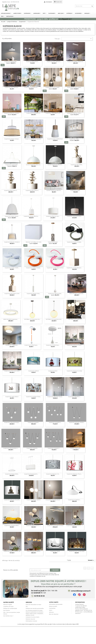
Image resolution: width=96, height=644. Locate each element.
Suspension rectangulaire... (31, 474)
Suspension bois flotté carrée (11, 293)
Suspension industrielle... (10, 61)
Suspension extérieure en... (31, 87)
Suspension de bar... (75, 190)
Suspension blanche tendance (12, 242)
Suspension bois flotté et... (11, 190)
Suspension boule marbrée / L (33, 525)
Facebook (84, 568)
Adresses (51, 612)
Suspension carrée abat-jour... (74, 267)
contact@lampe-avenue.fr (84, 612)
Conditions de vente (8, 606)
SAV (27, 606)
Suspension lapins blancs (11, 396)
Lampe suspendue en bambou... (33, 139)
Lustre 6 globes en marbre (33, 551)
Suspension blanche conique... (12, 113)
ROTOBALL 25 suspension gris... (32, 319)
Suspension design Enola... (33, 293)
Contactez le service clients (32, 617)
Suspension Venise (55, 551)
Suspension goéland (33, 371)
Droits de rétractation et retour (33, 604)
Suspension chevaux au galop (74, 371)
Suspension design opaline (33, 499)
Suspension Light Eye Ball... (55, 293)
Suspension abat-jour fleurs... (74, 474)
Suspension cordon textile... (12, 267)
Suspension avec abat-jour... (54, 61)
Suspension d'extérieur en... (33, 113)
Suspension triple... (74, 139)
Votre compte (53, 602)
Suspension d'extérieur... (74, 499)
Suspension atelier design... (12, 216)
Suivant (91, 560)
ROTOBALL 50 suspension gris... (54, 319)
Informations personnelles (55, 604)
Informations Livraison (31, 621)
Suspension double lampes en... (75, 61)
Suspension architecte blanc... (12, 525)
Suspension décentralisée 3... (10, 448)
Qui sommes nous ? (8, 616)
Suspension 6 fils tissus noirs (12, 371)
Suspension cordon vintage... (74, 242)
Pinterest (88, 568)
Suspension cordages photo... (33, 396)
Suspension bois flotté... (77, 164)
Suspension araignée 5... (55, 422)
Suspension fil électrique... (31, 345)
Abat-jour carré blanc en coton (33, 242)
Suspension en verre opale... (53, 87)
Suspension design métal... (12, 474)
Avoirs (50, 610)
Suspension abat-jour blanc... (74, 113)
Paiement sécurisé (30, 619)
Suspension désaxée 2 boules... (77, 422)
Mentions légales (7, 604)
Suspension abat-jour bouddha (12, 499)
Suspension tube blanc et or (53, 113)
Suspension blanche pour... (53, 216)
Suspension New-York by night (77, 551)
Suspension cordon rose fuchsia (55, 267)
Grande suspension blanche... (33, 164)
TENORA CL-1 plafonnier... (11, 345)
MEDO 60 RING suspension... (76, 293)
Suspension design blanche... (31, 216)
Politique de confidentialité (10, 608)
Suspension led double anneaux (55, 525)
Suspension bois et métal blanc (55, 139)
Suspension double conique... (12, 139)
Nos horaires (6, 610)
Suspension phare (52, 371)
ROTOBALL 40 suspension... (75, 319)
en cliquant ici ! (65, 19)
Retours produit (53, 606)
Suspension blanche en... (32, 61)
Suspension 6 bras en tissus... (74, 345)
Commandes (52, 608)
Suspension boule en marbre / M (12, 551)
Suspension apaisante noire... (74, 216)
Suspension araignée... (33, 422)
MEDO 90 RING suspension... (10, 319)
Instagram (92, 568)
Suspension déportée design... (55, 396)
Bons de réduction (53, 614)
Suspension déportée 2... (74, 396)
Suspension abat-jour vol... (53, 474)
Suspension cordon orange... (33, 267)
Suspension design (53, 242)
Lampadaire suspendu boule (53, 499)
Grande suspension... (75, 448)
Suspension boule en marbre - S (74, 525)
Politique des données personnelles (35, 608)
